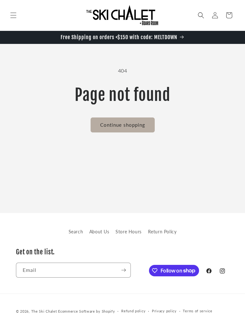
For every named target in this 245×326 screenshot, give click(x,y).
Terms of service (197, 311)
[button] (13, 15)
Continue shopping (122, 125)
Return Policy (162, 231)
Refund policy (133, 311)
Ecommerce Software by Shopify (86, 311)
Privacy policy (164, 311)
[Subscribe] (123, 270)
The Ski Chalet (44, 311)
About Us (99, 231)
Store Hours (128, 231)
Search (76, 231)
